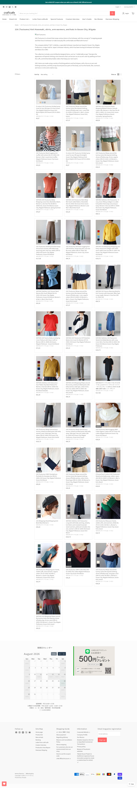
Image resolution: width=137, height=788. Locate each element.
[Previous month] (60, 654)
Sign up (102, 740)
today (54, 654)
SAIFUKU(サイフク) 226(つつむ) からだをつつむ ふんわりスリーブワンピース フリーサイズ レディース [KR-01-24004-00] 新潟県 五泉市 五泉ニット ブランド (108, 386)
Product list (39, 735)
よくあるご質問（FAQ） (63, 732)
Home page (39, 732)
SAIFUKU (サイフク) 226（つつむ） (45, 116)
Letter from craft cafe (42, 742)
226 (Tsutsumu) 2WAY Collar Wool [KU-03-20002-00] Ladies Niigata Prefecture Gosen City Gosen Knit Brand (78, 571)
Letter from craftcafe (40, 19)
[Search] (112, 13)
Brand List (13, 19)
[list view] (121, 74)
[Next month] (64, 654)
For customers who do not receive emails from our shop (64, 749)
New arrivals (39, 737)
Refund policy (30, 773)
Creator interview (41, 745)
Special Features (57, 19)
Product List (24, 19)
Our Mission (98, 19)
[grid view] (118, 74)
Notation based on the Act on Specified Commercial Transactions (85, 742)
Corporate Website (83, 732)
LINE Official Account (62, 758)
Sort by (36, 74)
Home (4, 19)
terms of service (19, 773)
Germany (128, 7)
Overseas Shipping (112, 19)
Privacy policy (81, 746)
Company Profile (82, 735)
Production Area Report (43, 747)
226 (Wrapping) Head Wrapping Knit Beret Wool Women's (47, 522)
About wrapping (61, 744)
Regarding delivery (62, 737)
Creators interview (72, 19)
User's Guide (87, 19)
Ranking (38, 740)
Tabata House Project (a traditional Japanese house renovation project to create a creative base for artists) (85, 757)
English (117, 7)
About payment (61, 735)
